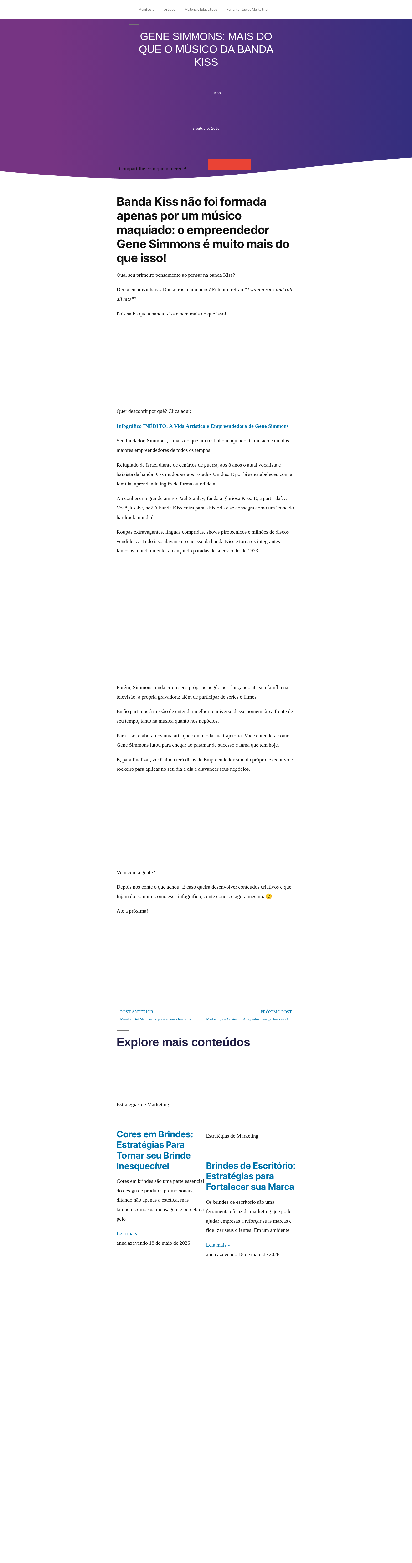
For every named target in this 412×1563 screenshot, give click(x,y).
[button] (213, 164)
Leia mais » (129, 1233)
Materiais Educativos (201, 9)
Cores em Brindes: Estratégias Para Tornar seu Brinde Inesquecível (155, 1150)
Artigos (169, 9)
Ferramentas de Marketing (247, 9)
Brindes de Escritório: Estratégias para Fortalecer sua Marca (250, 1176)
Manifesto (146, 9)
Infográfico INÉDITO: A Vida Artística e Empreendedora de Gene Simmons (203, 426)
